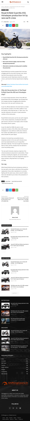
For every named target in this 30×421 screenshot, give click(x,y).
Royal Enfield (7, 181)
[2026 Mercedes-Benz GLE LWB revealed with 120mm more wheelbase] (5, 288)
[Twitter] (10, 25)
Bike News (7, 6)
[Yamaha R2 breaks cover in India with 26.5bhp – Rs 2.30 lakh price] (5, 231)
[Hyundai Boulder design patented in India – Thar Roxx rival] (5, 239)
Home (2, 6)
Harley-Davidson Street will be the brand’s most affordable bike (7, 199)
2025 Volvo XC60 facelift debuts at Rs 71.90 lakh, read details (23, 199)
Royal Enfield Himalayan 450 (7, 183)
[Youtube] (20, 408)
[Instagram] (13, 408)
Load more (14, 293)
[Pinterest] (13, 25)
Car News (3, 241)
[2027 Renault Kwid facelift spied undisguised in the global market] (5, 321)
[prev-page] (2, 252)
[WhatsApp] (16, 25)
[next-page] (4, 252)
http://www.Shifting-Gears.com (15, 219)
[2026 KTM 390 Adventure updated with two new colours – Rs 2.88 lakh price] (5, 348)
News (7, 9)
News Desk (6, 21)
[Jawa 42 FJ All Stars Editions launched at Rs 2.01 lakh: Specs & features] (5, 246)
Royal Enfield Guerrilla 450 (17, 181)
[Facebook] (7, 25)
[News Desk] (2, 21)
